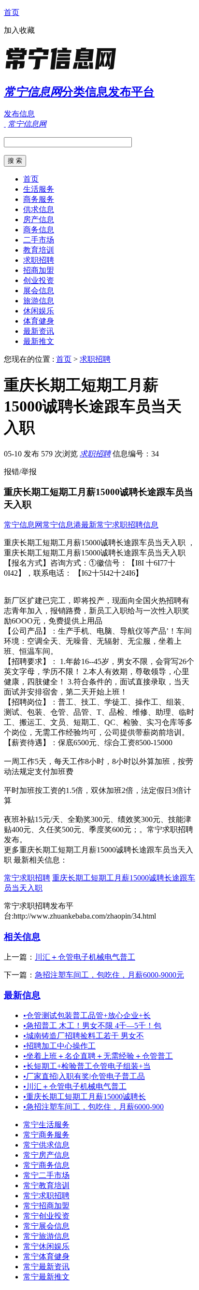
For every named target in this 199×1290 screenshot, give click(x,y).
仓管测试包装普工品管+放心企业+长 (87, 1015)
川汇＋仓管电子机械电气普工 (85, 957)
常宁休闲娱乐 (46, 1246)
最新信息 (22, 995)
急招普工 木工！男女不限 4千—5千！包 (92, 1025)
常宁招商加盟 (46, 1206)
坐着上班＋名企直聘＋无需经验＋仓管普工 (98, 1056)
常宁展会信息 (46, 1226)
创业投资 (38, 280)
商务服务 (38, 199)
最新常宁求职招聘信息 (119, 525)
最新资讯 (38, 331)
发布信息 (19, 114)
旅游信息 (38, 301)
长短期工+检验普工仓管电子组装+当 (87, 1066)
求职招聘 (38, 260)
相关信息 (22, 937)
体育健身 (38, 321)
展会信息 (38, 290)
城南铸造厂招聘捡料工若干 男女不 (83, 1036)
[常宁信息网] (64, 70)
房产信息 (38, 219)
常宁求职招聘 (27, 878)
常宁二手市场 (46, 1175)
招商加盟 (38, 270)
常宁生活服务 (46, 1124)
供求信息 (38, 209)
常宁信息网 (23, 525)
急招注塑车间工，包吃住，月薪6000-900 (93, 1107)
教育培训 (38, 250)
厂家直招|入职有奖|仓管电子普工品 (84, 1076)
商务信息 (38, 230)
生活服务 (38, 189)
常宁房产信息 (46, 1155)
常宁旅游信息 (46, 1236)
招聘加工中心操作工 (59, 1046)
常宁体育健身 (46, 1256)
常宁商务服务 (46, 1135)
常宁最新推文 (46, 1277)
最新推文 (38, 341)
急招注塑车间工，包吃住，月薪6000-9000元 (109, 975)
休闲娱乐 (38, 311)
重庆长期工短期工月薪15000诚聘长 (84, 1096)
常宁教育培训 (46, 1185)
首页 (11, 12)
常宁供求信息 (46, 1145)
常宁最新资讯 (46, 1266)
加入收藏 (19, 30)
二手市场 (38, 240)
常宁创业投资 (46, 1216)
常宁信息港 (62, 525)
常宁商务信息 (46, 1165)
